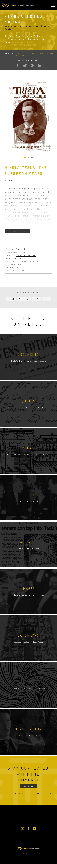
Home (8, 36)
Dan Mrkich (13, 180)
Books (41, 36)
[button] (25, 157)
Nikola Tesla (24, 36)
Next (36, 298)
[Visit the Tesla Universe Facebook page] (28, 829)
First (11, 298)
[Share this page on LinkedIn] (39, 65)
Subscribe (28, 786)
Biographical (21, 249)
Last (46, 298)
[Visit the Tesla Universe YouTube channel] (34, 829)
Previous (23, 298)
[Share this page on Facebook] (17, 65)
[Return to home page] (28, 849)
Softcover (18, 258)
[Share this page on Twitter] (24, 65)
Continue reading (17, 231)
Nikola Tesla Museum (26, 255)
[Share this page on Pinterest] (32, 65)
